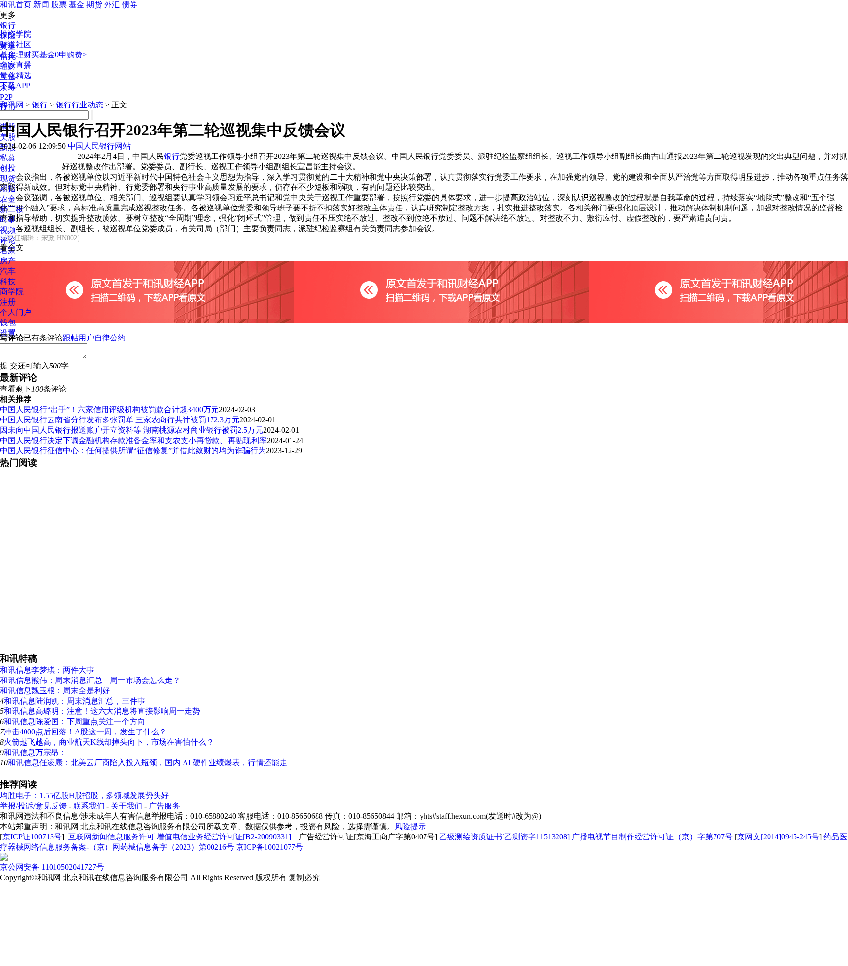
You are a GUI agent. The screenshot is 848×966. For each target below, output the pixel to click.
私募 (8, 158)
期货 (94, 4)
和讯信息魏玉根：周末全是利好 (55, 690)
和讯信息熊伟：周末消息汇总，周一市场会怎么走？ (90, 680)
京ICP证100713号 (32, 837)
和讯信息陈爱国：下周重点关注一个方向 (74, 721)
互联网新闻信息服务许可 (111, 837)
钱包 (8, 322)
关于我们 (126, 806)
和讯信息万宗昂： (35, 752)
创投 (8, 168)
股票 (59, 4)
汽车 (8, 271)
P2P (6, 97)
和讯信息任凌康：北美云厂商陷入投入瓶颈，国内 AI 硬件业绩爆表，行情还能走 (147, 762)
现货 (8, 178)
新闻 (41, 4)
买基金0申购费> (59, 55)
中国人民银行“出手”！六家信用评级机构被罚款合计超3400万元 (109, 409)
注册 (8, 302)
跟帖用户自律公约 (94, 338)
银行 (8, 25)
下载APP (15, 85)
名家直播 (15, 65)
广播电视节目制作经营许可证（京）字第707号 (652, 837)
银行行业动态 (79, 105)
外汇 (112, 4)
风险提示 (410, 826)
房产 (8, 261)
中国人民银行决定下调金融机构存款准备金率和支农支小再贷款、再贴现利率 (133, 440)
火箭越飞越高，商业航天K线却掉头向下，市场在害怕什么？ (109, 742)
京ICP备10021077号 (269, 847)
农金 (8, 199)
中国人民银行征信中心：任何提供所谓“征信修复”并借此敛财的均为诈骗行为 (133, 450)
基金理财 (15, 55)
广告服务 (164, 806)
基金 (76, 4)
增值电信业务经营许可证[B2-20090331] (224, 837)
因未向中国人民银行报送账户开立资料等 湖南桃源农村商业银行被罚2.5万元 (131, 430)
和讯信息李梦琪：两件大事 (47, 670)
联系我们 (89, 806)
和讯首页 (15, 4)
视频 (8, 230)
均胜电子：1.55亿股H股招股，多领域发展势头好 (84, 795)
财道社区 (15, 44)
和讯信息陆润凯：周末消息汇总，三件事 (74, 701)
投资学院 (15, 34)
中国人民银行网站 (99, 146)
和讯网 (12, 105)
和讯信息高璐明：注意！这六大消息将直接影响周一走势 (102, 711)
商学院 (12, 291)
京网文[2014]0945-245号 (778, 837)
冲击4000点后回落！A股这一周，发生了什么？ (85, 732)
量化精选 (15, 75)
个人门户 (15, 312)
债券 (129, 4)
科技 (8, 281)
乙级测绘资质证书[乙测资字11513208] (504, 837)
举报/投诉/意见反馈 (33, 806)
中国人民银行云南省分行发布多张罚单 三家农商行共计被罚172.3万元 (119, 420)
